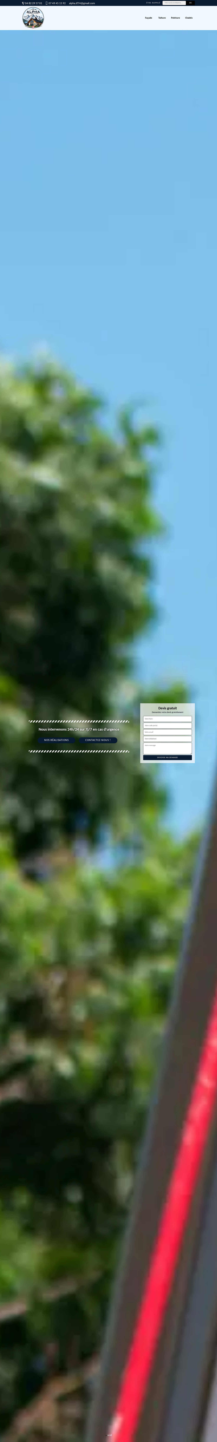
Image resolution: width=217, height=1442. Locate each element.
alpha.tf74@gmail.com (82, 3)
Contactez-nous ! (98, 740)
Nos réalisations (56, 740)
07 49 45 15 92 (57, 3)
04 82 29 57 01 (33, 3)
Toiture (162, 18)
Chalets (188, 18)
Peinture (175, 18)
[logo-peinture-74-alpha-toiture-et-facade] (33, 18)
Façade (148, 18)
